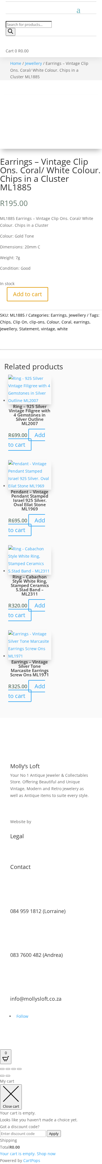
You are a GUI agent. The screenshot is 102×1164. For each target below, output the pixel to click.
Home (15, 63)
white (62, 328)
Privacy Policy (22, 852)
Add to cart (27, 294)
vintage (48, 328)
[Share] (13, 1069)
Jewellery (33, 63)
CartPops (31, 1160)
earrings (82, 322)
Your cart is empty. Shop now (28, 1153)
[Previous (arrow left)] (2, 1076)
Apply (54, 1133)
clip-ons (36, 322)
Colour (53, 322)
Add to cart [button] (26, 439)
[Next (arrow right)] (8, 1076)
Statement (29, 328)
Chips (5, 322)
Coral (66, 322)
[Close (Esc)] (19, 1069)
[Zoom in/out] (2, 1069)
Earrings (59, 315)
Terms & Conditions (29, 845)
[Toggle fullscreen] (8, 1069)
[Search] (10, 32)
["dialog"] (51, 1121)
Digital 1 (40, 821)
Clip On (20, 322)
